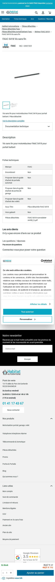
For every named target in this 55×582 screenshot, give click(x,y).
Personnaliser (26, 319)
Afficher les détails (38, 304)
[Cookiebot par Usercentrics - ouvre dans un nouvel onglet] (41, 261)
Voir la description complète (13, 121)
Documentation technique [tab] (17, 126)
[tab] (27, 418)
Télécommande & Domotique (14, 442)
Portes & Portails (9, 464)
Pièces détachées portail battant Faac (17, 32)
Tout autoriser (27, 312)
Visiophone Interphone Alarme (14, 433)
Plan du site (7, 532)
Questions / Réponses (45, 19)
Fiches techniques (20, 19)
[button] (13, 105)
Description (6, 19)
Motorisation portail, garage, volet (16, 425)
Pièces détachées (29, 26)
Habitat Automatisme (10, 26)
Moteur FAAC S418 (42, 32)
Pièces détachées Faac (11, 29)
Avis (32, 19)
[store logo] (12, 12)
